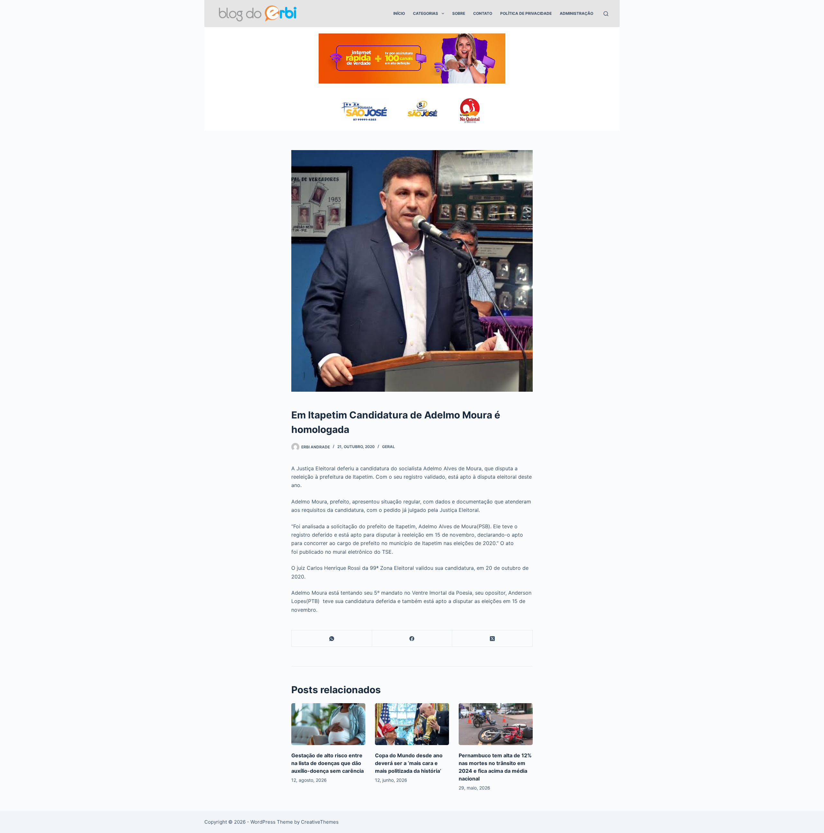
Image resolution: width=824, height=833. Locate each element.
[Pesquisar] (606, 13)
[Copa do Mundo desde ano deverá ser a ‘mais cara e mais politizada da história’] (412, 724)
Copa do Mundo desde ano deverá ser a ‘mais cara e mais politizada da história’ (409, 763)
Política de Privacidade (526, 13)
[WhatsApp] (332, 638)
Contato (482, 13)
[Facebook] (412, 638)
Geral (388, 446)
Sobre (458, 13)
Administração (576, 13)
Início (399, 13)
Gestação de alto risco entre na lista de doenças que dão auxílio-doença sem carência (327, 763)
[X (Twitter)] (492, 638)
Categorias (425, 13)
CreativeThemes (320, 822)
